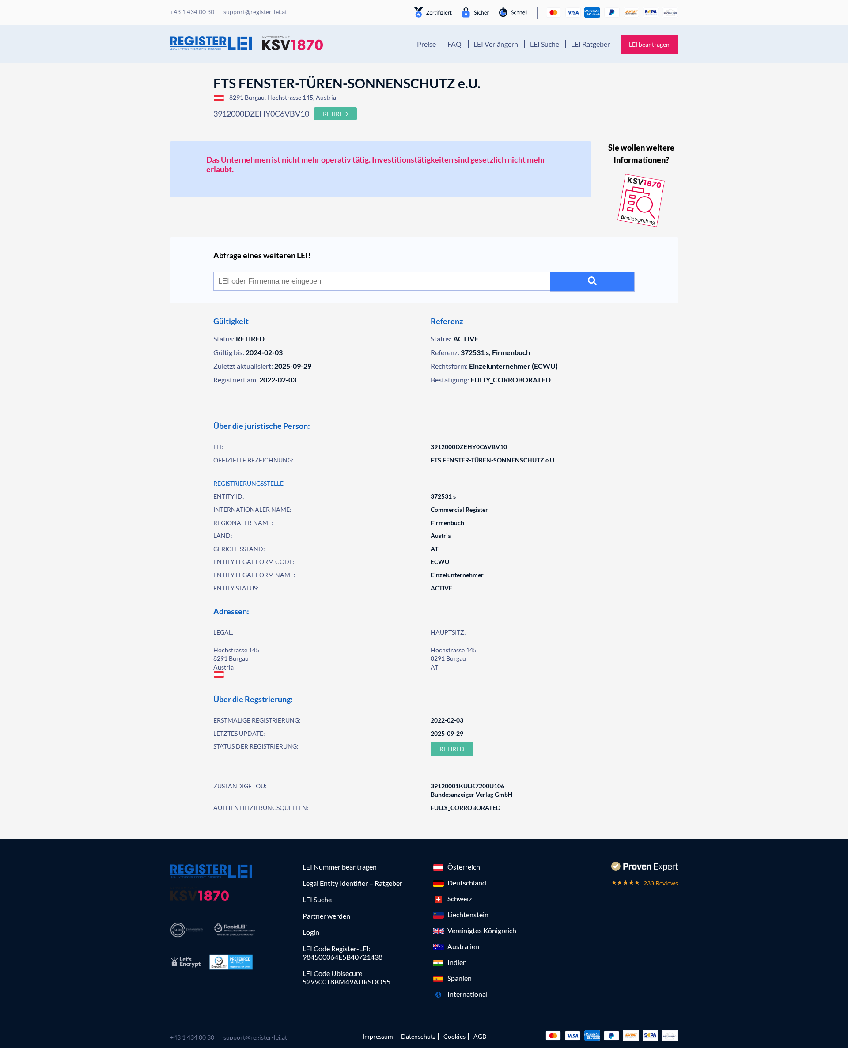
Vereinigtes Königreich (481, 930)
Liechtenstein (467, 914)
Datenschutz (418, 1036)
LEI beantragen (649, 44)
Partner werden (326, 916)
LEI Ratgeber (590, 44)
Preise (426, 44)
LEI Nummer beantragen (340, 867)
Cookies (454, 1036)
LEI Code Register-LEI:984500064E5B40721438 (342, 952)
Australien (463, 946)
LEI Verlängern (495, 44)
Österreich (463, 867)
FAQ (454, 44)
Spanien (459, 978)
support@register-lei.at (255, 1037)
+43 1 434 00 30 (192, 1037)
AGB (479, 1036)
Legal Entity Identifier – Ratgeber (352, 883)
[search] (592, 282)
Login (311, 932)
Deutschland (466, 882)
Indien (457, 962)
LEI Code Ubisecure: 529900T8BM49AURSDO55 (346, 977)
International (467, 994)
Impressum (378, 1036)
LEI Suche (544, 44)
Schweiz (459, 898)
